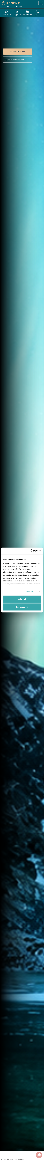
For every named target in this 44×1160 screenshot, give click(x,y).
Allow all (22, 599)
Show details (30, 591)
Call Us (7, 6)
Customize (20, 607)
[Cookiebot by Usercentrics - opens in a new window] (31, 551)
